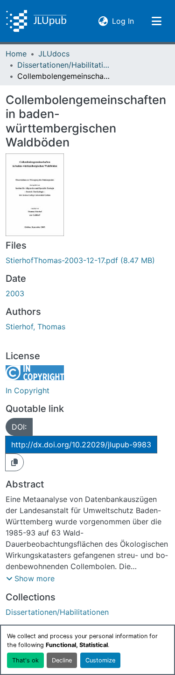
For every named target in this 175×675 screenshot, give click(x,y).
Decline (62, 660)
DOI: (19, 426)
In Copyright (27, 390)
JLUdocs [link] (54, 53)
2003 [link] (15, 293)
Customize (100, 660)
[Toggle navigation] (156, 21)
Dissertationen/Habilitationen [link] (64, 65)
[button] (36, 21)
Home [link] (16, 53)
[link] (87, 260)
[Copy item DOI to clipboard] (14, 462)
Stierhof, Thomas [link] (35, 326)
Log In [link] (123, 21)
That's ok (25, 660)
